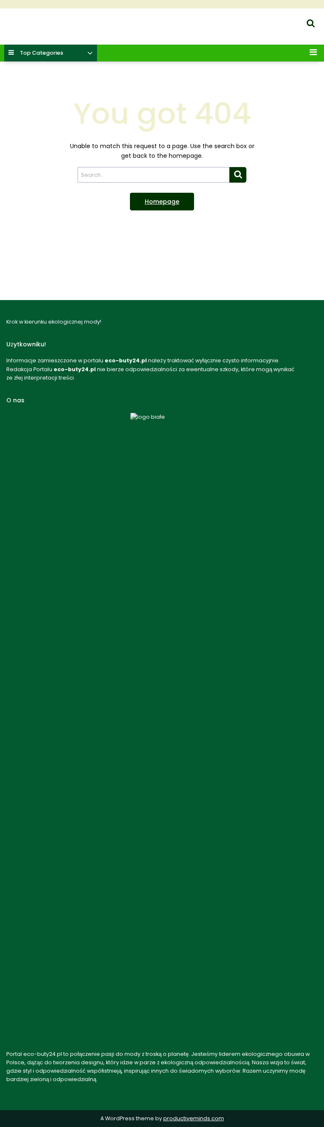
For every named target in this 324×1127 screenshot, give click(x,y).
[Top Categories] (90, 53)
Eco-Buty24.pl (20, 21)
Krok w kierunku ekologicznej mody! (51, 31)
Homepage (162, 201)
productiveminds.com (193, 1118)
